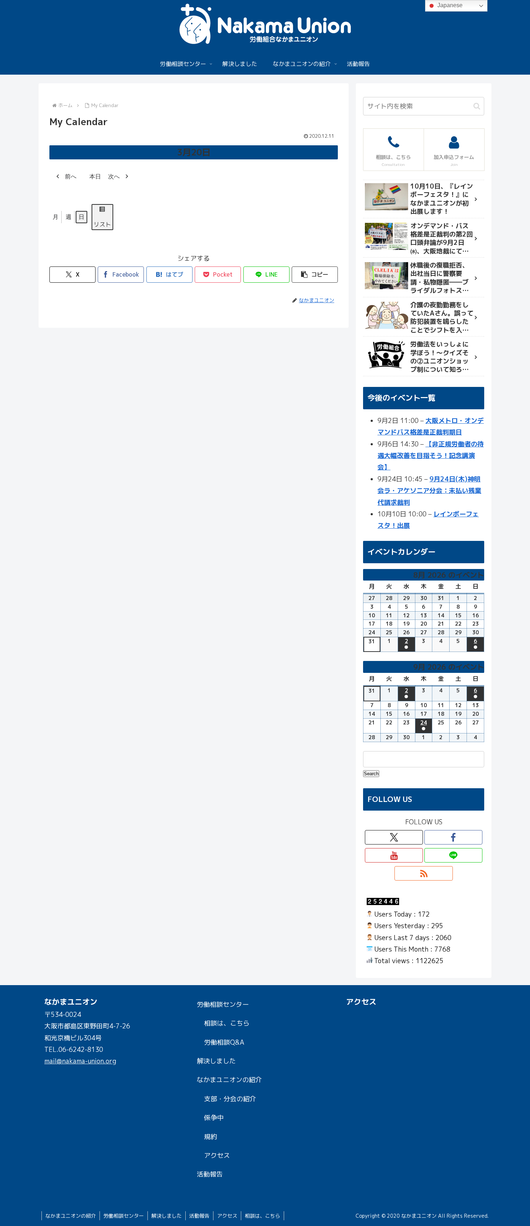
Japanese (449, 5)
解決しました (216, 1061)
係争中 (214, 1117)
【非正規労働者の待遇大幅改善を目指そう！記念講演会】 (430, 456)
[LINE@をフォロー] (453, 855)
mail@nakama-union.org (80, 1061)
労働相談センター (223, 1004)
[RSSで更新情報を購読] (423, 873)
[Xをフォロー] (394, 837)
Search (371, 773)
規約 (210, 1136)
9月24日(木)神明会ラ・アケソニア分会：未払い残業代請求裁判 (429, 491)
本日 (95, 176)
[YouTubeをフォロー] (394, 855)
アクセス (217, 1155)
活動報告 (210, 1174)
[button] (315, 274)
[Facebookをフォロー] (453, 837)
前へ (70, 176)
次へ (114, 176)
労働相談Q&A (224, 1042)
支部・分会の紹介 (230, 1098)
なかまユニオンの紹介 (229, 1079)
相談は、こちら (226, 1023)
